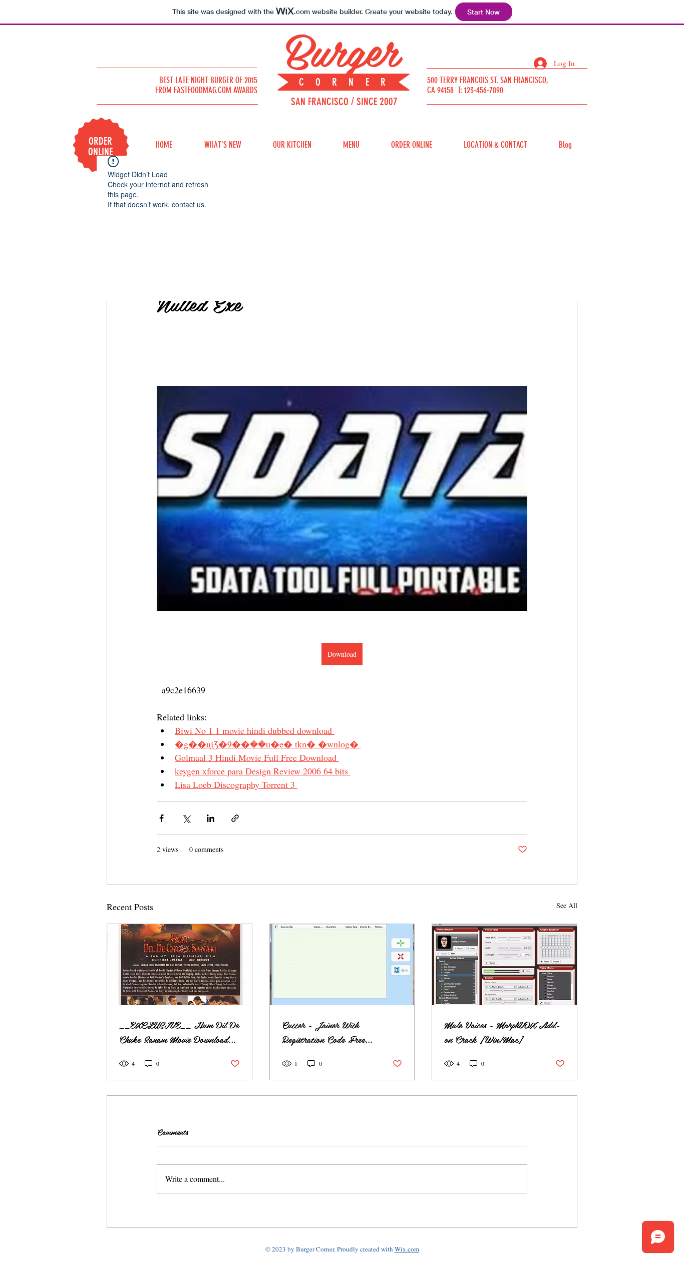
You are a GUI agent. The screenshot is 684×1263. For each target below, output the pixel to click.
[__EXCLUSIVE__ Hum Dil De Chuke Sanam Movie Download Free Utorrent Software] (179, 964)
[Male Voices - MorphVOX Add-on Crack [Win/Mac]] (504, 964)
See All (566, 905)
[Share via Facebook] (161, 818)
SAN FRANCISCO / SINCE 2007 (344, 101)
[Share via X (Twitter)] (186, 818)
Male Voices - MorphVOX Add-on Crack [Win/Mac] (502, 1031)
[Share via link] (235, 818)
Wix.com (407, 1248)
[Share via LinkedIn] (210, 818)
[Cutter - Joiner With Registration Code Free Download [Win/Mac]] (342, 964)
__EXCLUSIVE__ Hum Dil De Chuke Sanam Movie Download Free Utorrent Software (179, 1031)
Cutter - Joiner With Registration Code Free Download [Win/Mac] (323, 1031)
